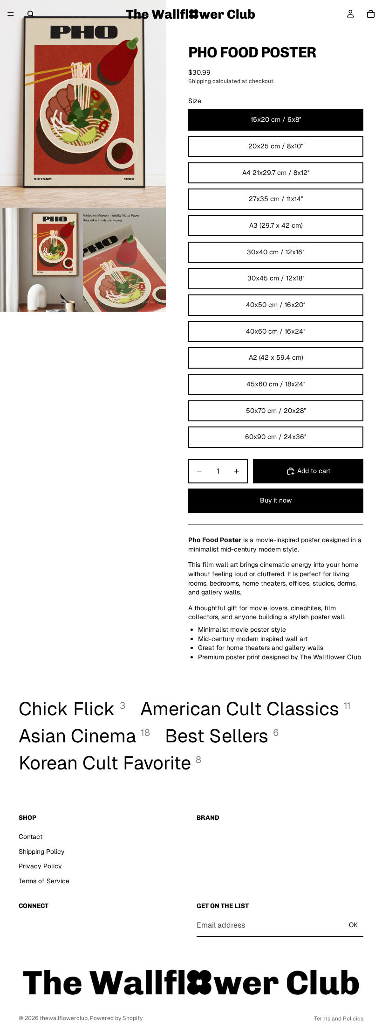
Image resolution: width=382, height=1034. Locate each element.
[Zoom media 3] (124, 260)
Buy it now (276, 500)
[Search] (30, 14)
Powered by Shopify (116, 1018)
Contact (30, 836)
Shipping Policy (42, 851)
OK (353, 925)
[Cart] (371, 14)
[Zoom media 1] (83, 104)
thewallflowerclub (64, 1018)
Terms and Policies (338, 1018)
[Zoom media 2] (41, 260)
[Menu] (10, 14)
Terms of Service (44, 881)
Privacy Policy (40, 866)
